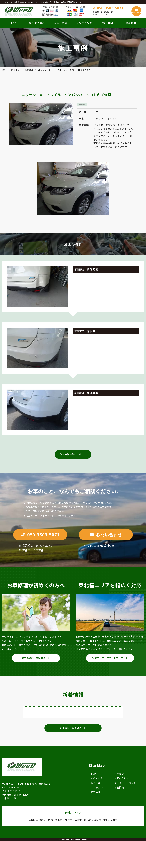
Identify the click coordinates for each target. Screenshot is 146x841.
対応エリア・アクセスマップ (107, 658)
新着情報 (119, 787)
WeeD (68, 839)
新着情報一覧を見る (70, 728)
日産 (95, 111)
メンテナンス (84, 23)
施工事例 (95, 792)
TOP (13, 23)
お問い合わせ (136, 13)
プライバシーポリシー (126, 783)
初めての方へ (37, 23)
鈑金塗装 (82, 104)
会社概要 (131, 23)
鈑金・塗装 (60, 23)
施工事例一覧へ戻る (70, 454)
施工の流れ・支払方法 (34, 658)
